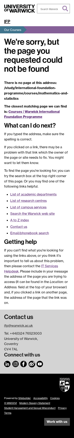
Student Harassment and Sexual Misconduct (30, 408)
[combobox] (53, 8)
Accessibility (40, 398)
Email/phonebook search (29, 233)
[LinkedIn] (7, 363)
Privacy (62, 408)
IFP (7, 21)
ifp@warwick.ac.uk (18, 326)
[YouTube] (40, 363)
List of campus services (28, 207)
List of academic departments (33, 194)
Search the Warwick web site (32, 214)
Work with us (57, 422)
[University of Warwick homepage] (19, 8)
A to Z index (19, 220)
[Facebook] (23, 363)
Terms (7, 412)
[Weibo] (32, 363)
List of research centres (28, 201)
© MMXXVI (10, 403)
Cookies (55, 398)
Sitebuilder (24, 398)
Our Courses (12, 30)
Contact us (18, 227)
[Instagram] (15, 363)
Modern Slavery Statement (34, 403)
